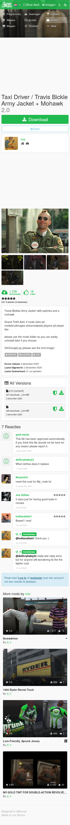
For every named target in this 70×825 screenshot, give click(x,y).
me (23, 139)
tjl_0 (18, 534)
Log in (22, 578)
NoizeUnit (22, 477)
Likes (32, 294)
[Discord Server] (27, 143)
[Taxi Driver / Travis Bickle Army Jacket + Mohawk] (35, 231)
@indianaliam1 (25, 538)
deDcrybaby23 (25, 459)
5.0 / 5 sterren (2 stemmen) (14, 302)
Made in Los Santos (13, 815)
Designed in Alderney (14, 811)
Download (37, 119)
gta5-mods (22, 434)
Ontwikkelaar (29, 534)
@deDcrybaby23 (26, 556)
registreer (36, 578)
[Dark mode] (59, 4)
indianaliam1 (24, 516)
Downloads (14, 294)
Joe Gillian (22, 495)
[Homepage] (23, 143)
